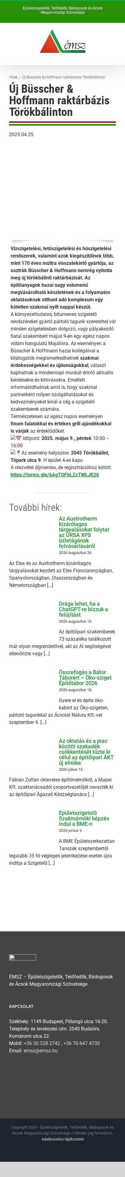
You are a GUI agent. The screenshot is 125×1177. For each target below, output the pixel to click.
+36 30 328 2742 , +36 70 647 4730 (62, 1043)
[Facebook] (13, 1074)
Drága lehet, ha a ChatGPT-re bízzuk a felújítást (83, 609)
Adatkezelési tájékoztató (63, 1139)
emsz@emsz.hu (41, 1051)
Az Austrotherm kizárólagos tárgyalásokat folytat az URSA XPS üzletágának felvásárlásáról (84, 532)
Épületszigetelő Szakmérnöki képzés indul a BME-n (84, 818)
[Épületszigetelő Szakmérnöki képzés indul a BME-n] (31, 828)
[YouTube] (25, 1074)
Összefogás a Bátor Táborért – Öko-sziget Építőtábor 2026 (85, 677)
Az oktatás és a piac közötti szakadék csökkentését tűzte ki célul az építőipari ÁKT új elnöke (86, 752)
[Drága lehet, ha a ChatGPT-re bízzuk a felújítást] (31, 618)
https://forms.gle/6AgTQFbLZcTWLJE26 (55, 475)
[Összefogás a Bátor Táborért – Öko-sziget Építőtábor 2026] (31, 687)
